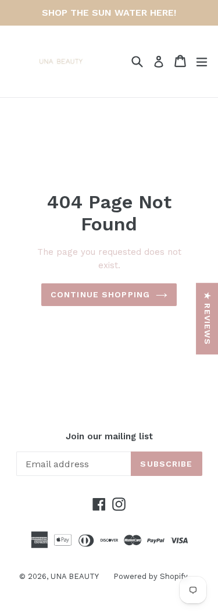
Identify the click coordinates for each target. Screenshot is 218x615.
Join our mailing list (109, 436)
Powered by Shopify (150, 576)
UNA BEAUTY (75, 576)
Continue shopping (100, 294)
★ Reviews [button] (207, 318)
